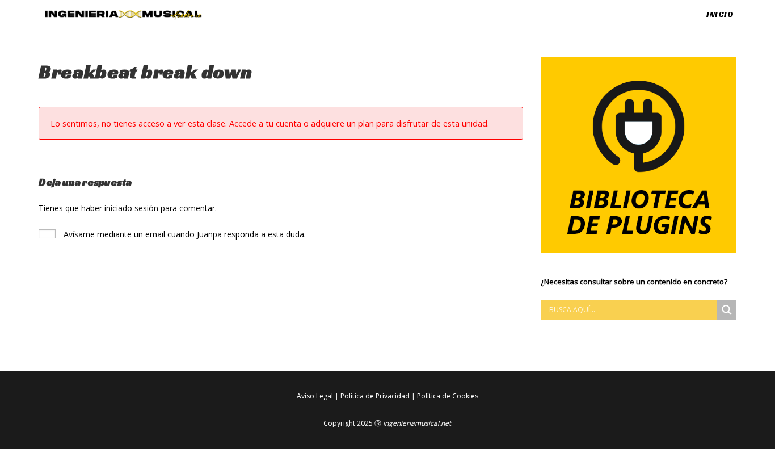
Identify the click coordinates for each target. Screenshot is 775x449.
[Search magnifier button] (726, 310)
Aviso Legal (315, 396)
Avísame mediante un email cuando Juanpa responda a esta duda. (183, 234)
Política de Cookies (447, 396)
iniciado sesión (131, 208)
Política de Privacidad (375, 396)
